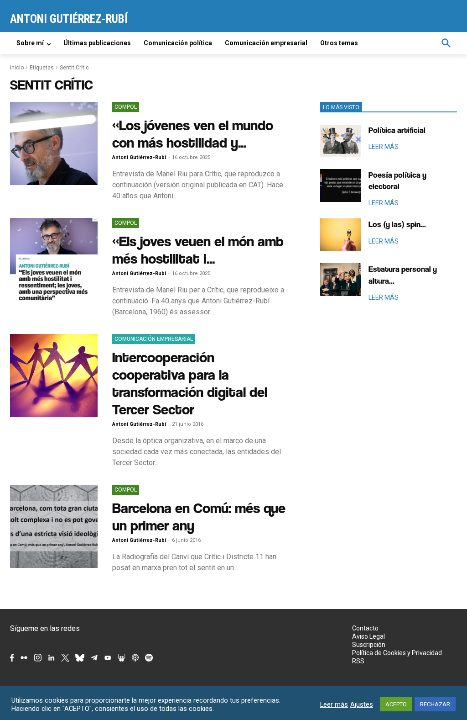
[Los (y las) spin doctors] (340, 234)
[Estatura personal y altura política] (340, 279)
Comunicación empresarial (153, 339)
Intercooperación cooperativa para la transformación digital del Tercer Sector (189, 383)
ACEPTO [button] (396, 704)
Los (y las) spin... (397, 224)
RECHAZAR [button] (435, 704)
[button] (446, 43)
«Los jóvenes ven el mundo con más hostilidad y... (192, 133)
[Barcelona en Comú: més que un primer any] (54, 526)
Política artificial (396, 130)
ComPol (125, 107)
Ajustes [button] (361, 704)
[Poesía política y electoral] (340, 185)
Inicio (17, 67)
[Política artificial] (340, 140)
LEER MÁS (383, 146)
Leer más (334, 704)
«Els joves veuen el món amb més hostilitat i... (198, 250)
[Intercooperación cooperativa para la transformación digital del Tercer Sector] (54, 375)
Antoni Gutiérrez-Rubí (139, 157)
